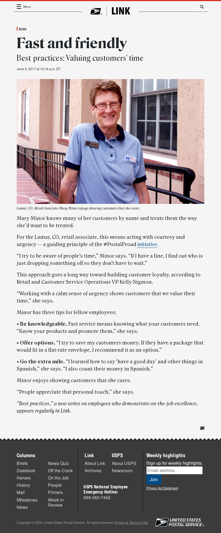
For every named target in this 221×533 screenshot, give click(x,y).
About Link (95, 463)
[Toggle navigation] (19, 6)
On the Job (58, 478)
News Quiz (58, 463)
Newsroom (122, 470)
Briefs (22, 463)
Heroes (24, 478)
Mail (21, 492)
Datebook (26, 470)
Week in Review (56, 502)
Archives (93, 470)
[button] (200, 6)
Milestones (27, 500)
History (23, 485)
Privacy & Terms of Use (131, 522)
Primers (55, 492)
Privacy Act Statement (162, 488)
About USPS (124, 463)
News (22, 29)
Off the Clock (60, 470)
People (55, 485)
